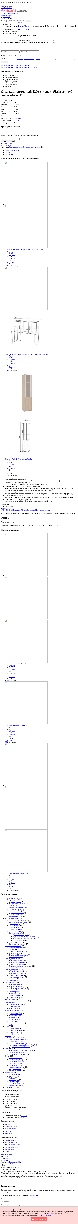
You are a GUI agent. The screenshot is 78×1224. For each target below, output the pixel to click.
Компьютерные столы (31, 147)
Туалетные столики (15, 1071)
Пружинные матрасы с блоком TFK (21, 1045)
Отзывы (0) (9, 154)
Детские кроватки (15, 942)
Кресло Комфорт (15, 1015)
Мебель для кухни (11, 900)
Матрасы (8, 1036)
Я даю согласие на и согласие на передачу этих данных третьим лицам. (40, 59)
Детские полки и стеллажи (18, 922)
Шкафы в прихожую (16, 975)
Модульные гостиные (16, 948)
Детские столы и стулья (17, 944)
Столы (7, 1056)
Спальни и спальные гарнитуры (20, 966)
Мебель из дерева (11, 999)
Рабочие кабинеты (15, 984)
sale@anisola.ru (6, 1160)
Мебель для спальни (12, 959)
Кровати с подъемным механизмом (21, 1050)
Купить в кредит (6, 145)
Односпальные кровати (17, 1054)
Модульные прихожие (16, 977)
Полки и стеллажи (15, 957)
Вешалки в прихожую (16, 971)
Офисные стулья (14, 1082)
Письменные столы (16, 147)
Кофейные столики (15, 1058)
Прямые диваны (14, 1006)
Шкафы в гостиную (16, 951)
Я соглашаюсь (40, 1219)
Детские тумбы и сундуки (18, 920)
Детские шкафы (14, 925)
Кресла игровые (14, 1074)
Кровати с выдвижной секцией (24, 938)
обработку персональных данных (28, 59)
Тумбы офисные (14, 986)
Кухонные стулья (15, 1085)
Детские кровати (15, 933)
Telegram (12, 1162)
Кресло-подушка (15, 1019)
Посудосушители (15, 914)
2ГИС (22, 1117)
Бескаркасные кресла (12, 1010)
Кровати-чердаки (19, 940)
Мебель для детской (12, 918)
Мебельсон (17, 118)
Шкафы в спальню (15, 964)
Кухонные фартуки (15, 916)
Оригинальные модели (17, 1023)
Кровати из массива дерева (18, 1001)
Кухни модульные (15, 902)
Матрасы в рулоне (15, 1037)
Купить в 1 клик (24, 29)
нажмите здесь (46, 1215)
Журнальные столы (15, 1065)
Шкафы (7, 1026)
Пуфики (12, 1078)
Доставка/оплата (10, 152)
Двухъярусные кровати (21, 935)
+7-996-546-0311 (6, 8)
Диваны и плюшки (15, 1014)
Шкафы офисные (15, 997)
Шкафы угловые (14, 1032)
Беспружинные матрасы (17, 1039)
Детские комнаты (15, 931)
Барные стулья (14, 1080)
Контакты (8, 1133)
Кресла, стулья (10, 1072)
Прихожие (12, 979)
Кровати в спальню (15, 960)
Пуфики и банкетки (16, 1004)
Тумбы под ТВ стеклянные (18, 955)
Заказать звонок (6, 6)
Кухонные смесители (16, 913)
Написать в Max (32, 510)
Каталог (7, 1124)
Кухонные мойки (15, 911)
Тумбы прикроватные (16, 962)
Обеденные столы (15, 1069)
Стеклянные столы (15, 1061)
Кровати (8, 1048)
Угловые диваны (15, 1008)
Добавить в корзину (8, 141)
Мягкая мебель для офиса (18, 990)
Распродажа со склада (12, 898)
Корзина (6, 17)
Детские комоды (14, 924)
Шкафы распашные (15, 1030)
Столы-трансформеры (16, 1060)
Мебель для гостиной (12, 946)
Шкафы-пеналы (14, 1028)
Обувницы (12, 981)
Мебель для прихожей (12, 970)
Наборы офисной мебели (17, 988)
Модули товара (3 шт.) (12, 150)
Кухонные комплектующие (18, 907)
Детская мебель (10, 1140)
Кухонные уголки (15, 909)
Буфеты (11, 905)
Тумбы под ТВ (14, 953)
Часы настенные (10, 1087)
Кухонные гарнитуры (16, 903)
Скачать (16, 120)
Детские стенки (14, 929)
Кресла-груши (14, 1017)
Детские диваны (14, 927)
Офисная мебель (10, 982)
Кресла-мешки (14, 1012)
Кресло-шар (13, 1021)
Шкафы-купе (13, 1034)
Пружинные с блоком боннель (19, 1047)
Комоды (12, 968)
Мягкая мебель (10, 1003)
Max (19, 1162)
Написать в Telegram (19, 510)
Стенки (11, 949)
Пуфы (11, 1025)
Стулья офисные (14, 992)
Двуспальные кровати (16, 1052)
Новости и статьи (11, 1126)
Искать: (3, 20)
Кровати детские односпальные (24, 937)
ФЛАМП (24, 1116)
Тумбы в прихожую (16, 973)
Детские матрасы (15, 1041)
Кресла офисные (14, 993)
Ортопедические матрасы (18, 1043)
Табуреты (12, 1076)
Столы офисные (14, 995)
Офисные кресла (15, 1083)
